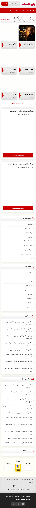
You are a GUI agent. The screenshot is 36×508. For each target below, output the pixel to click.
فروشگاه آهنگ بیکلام (26, 233)
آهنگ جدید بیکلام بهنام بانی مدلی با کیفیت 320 (18, 443)
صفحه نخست (30, 10)
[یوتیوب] (23, 504)
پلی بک (30, 237)
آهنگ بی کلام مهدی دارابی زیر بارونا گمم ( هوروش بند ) (18, 362)
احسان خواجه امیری (26, 286)
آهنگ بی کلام (20, 10)
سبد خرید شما (28, 229)
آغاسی (30, 277)
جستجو (5, 4)
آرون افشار (29, 273)
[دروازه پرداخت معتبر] (18, 468)
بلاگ (31, 258)
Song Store (30, 480)
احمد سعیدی (28, 290)
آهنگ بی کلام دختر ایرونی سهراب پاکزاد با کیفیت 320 (19, 355)
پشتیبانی (29, 224)
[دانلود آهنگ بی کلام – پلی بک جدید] (28, 3)
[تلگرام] (18, 504)
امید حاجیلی (29, 303)
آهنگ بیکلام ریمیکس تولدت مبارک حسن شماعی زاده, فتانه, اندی (17, 344)
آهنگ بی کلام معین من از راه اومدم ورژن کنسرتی (19, 350)
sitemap (31, 483)
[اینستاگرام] (13, 504)
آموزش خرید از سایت (26, 254)
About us (10, 480)
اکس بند (30, 294)
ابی (31, 281)
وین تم (17, 499)
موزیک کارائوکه (28, 246)
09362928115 (20, 486)
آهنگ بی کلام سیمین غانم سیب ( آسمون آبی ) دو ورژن (18, 369)
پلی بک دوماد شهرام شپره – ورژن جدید (22, 111)
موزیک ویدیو (28, 250)
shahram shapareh (18, 104)
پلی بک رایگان (9, 10)
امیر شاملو (29, 307)
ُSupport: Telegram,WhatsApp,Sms (20, 489)
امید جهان (29, 299)
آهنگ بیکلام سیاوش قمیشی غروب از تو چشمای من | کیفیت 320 (18, 323)
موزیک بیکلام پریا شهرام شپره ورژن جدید (21, 164)
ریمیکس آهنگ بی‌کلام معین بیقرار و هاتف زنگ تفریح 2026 (19, 337)
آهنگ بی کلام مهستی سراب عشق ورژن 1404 (20, 438)
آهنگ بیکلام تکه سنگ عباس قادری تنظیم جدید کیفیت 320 (19, 330)
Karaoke (23, 480)
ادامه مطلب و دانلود (18, 155)
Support (16, 480)
